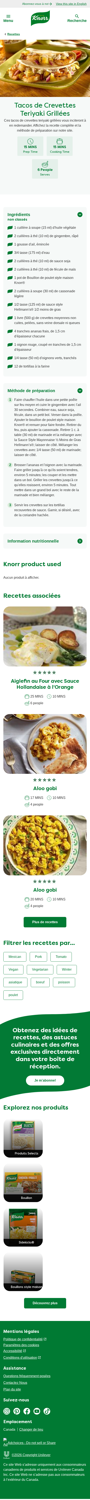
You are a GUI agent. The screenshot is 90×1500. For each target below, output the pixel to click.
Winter (67, 969)
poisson (64, 982)
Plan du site (12, 1389)
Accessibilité (12, 1351)
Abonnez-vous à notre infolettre (35, 3)
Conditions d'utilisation (20, 1357)
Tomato (61, 956)
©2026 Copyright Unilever (31, 1455)
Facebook (26, 1411)
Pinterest (16, 1411)
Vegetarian (40, 969)
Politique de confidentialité (23, 1339)
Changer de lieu (31, 1429)
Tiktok (47, 1411)
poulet (13, 995)
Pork (38, 956)
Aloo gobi (45, 789)
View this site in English (71, 3)
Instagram (6, 1411)
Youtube (36, 1411)
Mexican (15, 956)
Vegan (13, 969)
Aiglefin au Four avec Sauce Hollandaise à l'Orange (45, 684)
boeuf (40, 982)
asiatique (15, 982)
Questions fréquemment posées (26, 1376)
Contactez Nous (15, 1382)
